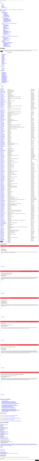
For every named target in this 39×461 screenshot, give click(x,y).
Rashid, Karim (2, 120)
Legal (5, 453)
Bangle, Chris (2, 117)
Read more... (22, 9)
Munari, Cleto (2, 160)
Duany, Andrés (2, 178)
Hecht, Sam (1, 212)
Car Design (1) (3, 75)
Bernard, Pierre (2, 116)
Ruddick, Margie (2, 137)
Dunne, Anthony (2, 155)
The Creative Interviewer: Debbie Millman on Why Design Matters (10, 405)
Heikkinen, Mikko (2, 239)
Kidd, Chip (1, 172)
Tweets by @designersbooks (3, 452)
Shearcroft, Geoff (2, 99)
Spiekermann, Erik (2, 188)
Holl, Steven (1, 145)
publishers (3, 6)
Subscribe (4, 10)
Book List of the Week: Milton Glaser (11, 23)
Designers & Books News (6, 28)
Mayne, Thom (2, 217)
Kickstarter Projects (5, 30)
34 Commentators (5, 14)
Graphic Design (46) (4, 77)
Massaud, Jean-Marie (3, 222)
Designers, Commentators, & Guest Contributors (5, 12)
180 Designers (5, 13)
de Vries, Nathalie (2, 167)
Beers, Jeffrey (2, 98)
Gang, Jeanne (2, 209)
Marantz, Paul (2, 185)
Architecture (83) (4, 73)
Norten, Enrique (2, 198)
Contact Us (3, 453)
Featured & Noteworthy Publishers (7, 42)
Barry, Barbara (2, 197)
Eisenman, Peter (2, 135)
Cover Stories (5, 26)
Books (7, 424)
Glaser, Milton (2, 193)
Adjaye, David (2, 207)
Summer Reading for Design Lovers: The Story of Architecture (9, 409)
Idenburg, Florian (2, 179)
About (1, 453)
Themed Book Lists (5, 33)
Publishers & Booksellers (3, 41)
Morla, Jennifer (2, 131)
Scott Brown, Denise (2, 96)
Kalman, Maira (2, 106)
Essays (4, 29)
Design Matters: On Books (6, 16)
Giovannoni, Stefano (2, 91)
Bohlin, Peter (2, 149)
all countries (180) (4, 54)
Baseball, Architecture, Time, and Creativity (7, 406)
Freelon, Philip (2, 175)
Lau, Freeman (2, 114)
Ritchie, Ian (1, 127)
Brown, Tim (1, 148)
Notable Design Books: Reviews (7, 31)
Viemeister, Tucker (2, 112)
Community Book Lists (6, 40)
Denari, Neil (1, 97)
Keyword (1, 0)
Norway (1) (3, 62)
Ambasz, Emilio (2, 205)
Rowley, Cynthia (2, 170)
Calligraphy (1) (3, 74)
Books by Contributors (6, 18)
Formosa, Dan (2, 163)
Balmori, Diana (2, 234)
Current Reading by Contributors (7, 21)
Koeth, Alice (1, 236)
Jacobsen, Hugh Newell (3, 223)
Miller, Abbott (2, 141)
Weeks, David (2, 180)
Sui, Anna (1, 164)
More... (11, 445)
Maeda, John (2, 103)
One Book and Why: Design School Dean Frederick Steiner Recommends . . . (11, 403)
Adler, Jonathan (2, 183)
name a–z (3, 68)
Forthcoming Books (5, 43)
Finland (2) (3, 57)
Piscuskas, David (2, 134)
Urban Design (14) (4, 82)
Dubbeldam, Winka (2, 200)
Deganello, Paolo (2, 203)
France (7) (3, 58)
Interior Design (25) (4, 78)
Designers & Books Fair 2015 (7, 45)
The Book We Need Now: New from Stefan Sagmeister (8, 401)
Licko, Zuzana (2, 122)
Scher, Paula (1, 168)
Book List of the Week (6, 37)
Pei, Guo (1, 121)
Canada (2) (3, 55)
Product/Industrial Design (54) (5, 81)
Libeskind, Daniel (2, 190)
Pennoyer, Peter (2, 192)
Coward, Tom (2, 215)
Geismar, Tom (2, 184)
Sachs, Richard (2, 154)
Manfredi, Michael (2, 136)
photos (2, 86)
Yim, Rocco (1, 132)
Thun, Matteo (2, 220)
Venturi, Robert (2, 124)
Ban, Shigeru (2, 101)
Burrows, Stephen (2, 115)
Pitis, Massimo (2, 139)
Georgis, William (2, 173)
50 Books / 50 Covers (6, 24)
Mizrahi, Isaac (2, 214)
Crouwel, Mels (2, 89)
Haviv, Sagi (1, 169)
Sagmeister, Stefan (2, 208)
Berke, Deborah (2, 194)
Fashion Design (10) (4, 76)
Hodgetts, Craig (2, 232)
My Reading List (2, 449)
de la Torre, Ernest (2, 94)
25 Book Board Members (6, 15)
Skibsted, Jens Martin (3, 150)
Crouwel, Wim (2, 187)
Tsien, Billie (1, 228)
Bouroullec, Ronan (2, 144)
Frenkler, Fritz (2, 224)
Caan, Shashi (2, 108)
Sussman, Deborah (2, 204)
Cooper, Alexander (2, 177)
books (2, 5)
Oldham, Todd (2, 227)
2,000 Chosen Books (5, 17)
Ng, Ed (1, 93)
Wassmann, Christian (2, 130)
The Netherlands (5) (4, 63)
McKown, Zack (2, 195)
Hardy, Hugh (2, 233)
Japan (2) (3, 61)
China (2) (3, 56)
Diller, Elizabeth (2, 231)
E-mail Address (2, 458)
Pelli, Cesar (1, 202)
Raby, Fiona (1, 210)
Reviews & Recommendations (7, 32)
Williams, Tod (2, 189)
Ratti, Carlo (1, 182)
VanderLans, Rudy (2, 92)
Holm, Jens (1, 199)
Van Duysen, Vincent (3, 213)
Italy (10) (3, 60)
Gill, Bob (1, 153)
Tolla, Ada (1, 129)
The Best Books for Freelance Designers (13, 444)
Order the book (3, 266)
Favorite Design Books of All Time (6, 445)
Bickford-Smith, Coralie (3, 102)
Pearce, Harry (2, 107)
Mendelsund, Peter (2, 229)
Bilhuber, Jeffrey (2, 104)
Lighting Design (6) (4, 80)
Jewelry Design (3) (4, 79)
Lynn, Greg (1, 174)
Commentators (4, 424)
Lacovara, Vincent (2, 165)
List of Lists (4, 39)
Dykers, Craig (2, 159)
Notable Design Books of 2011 (7, 20)
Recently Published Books (6, 44)
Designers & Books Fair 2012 (7, 46)
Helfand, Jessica (2, 225)
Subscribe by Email (2, 450)
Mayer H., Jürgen (2, 126)
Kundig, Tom (2, 238)
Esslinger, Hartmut (2, 119)
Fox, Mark (1, 218)
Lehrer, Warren (2, 125)
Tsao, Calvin (1, 140)
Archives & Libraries (5, 25)
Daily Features (5, 27)
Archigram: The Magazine (5, 400)
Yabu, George (2, 237)
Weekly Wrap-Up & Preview (6, 34)
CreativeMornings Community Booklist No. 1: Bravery (25, 444)
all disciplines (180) (4, 72)
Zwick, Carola (2, 158)
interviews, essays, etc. (4, 7)
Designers (1, 424)
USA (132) (3, 64)
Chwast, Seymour (2, 219)
